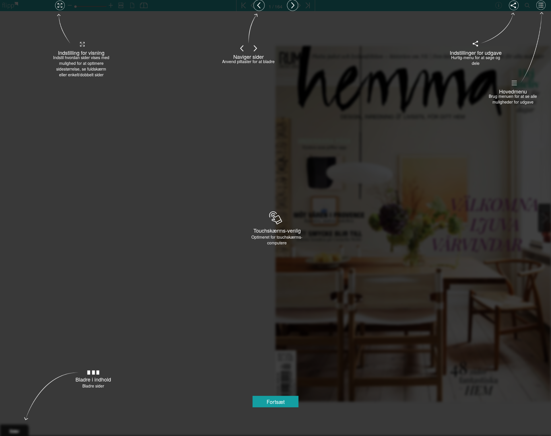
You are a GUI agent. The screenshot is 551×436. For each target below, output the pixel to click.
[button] (275, 401)
